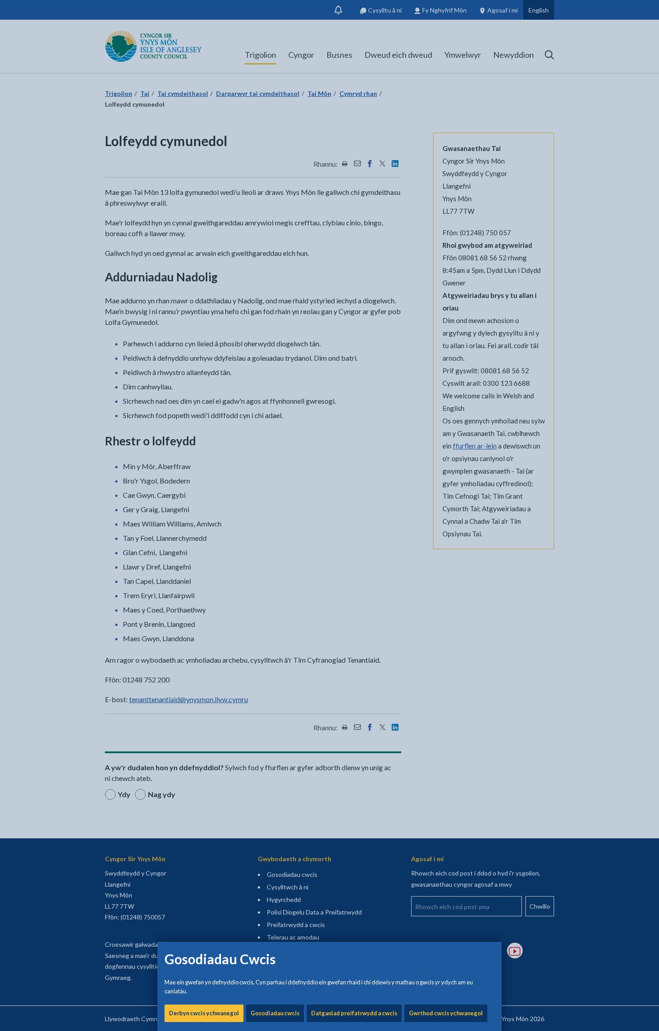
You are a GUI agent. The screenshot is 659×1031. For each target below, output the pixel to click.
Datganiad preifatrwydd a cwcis (354, 1013)
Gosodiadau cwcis (275, 1013)
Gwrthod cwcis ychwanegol (446, 1013)
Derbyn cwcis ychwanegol (204, 1013)
